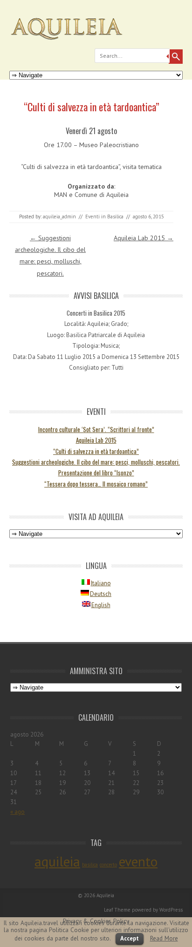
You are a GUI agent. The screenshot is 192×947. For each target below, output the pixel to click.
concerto (108, 864)
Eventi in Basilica (104, 216)
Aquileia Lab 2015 (143, 238)
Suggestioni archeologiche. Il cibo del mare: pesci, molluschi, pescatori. (96, 462)
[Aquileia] (96, 43)
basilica (90, 864)
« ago (17, 812)
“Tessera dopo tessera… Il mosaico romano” (96, 483)
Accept (129, 938)
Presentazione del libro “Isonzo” (96, 472)
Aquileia (105, 895)
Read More (164, 938)
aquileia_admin (59, 216)
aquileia (57, 861)
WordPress (171, 909)
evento (138, 861)
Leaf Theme (117, 909)
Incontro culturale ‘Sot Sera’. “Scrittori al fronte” (96, 429)
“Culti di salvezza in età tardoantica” (96, 451)
